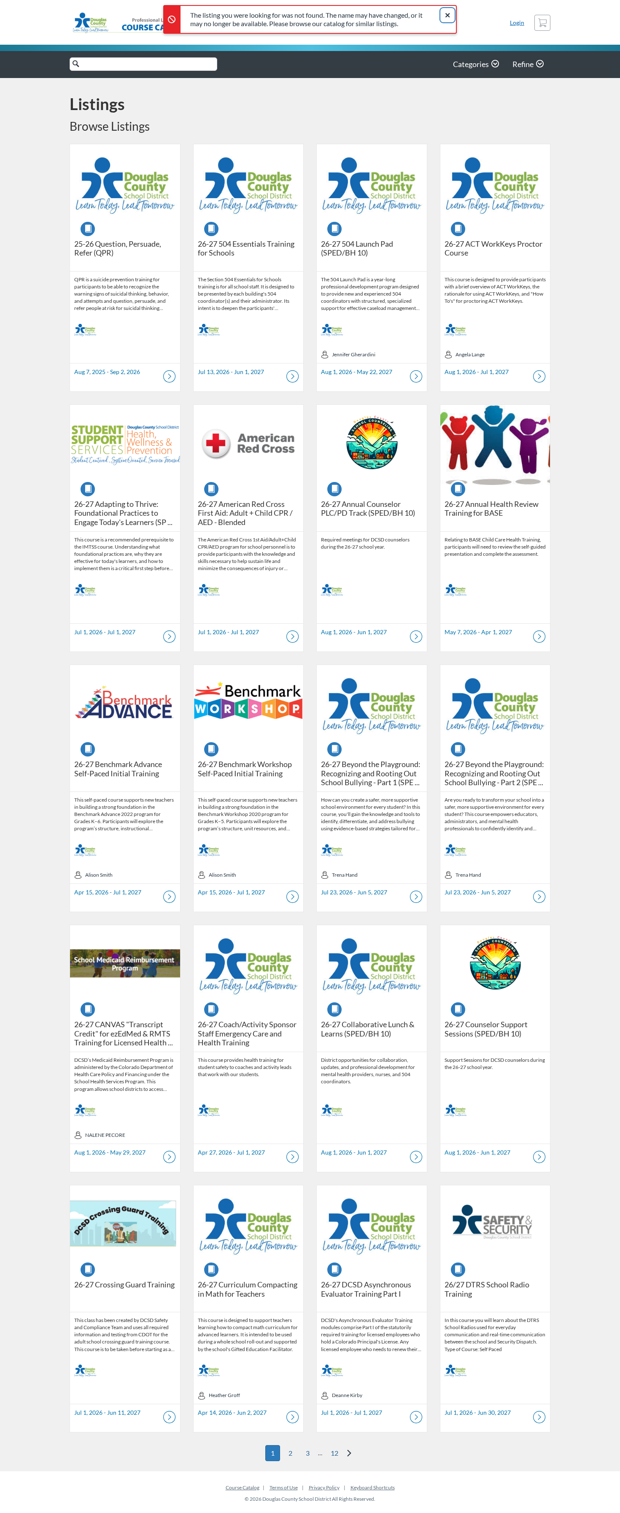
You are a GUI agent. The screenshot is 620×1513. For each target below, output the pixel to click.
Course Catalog (242, 1487)
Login (517, 22)
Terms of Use (284, 1487)
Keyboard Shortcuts (372, 1487)
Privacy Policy (324, 1487)
